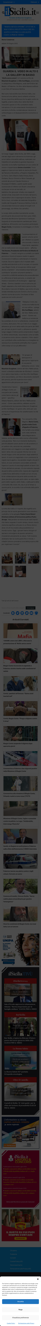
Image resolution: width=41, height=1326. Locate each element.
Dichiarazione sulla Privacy (26, 1323)
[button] (38, 1279)
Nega (20, 1310)
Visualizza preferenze (20, 1318)
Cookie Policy (11, 1323)
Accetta (20, 1301)
